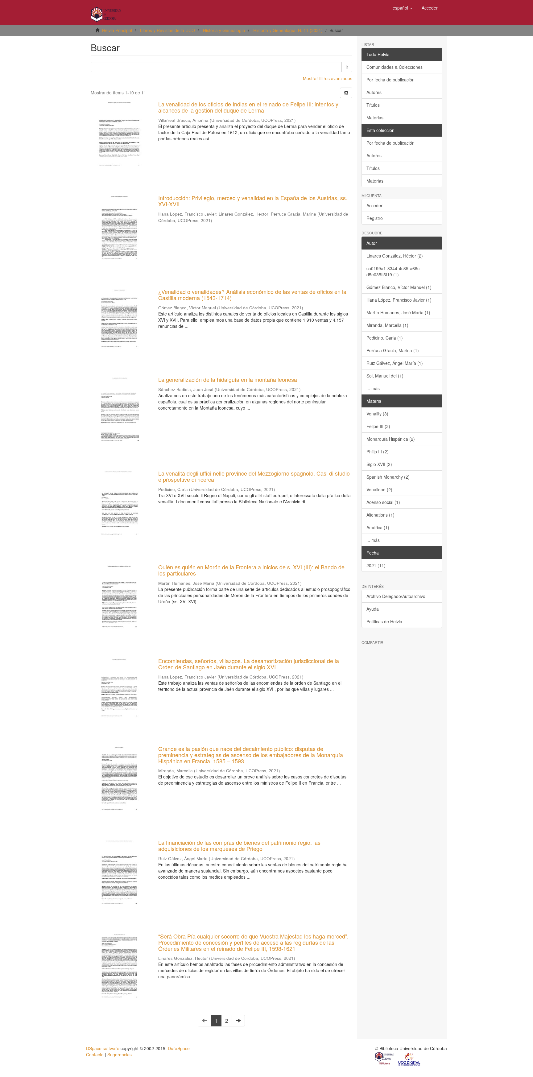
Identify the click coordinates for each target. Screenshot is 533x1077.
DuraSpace (179, 1048)
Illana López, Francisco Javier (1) (399, 300)
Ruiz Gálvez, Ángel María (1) (394, 363)
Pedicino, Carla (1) (384, 338)
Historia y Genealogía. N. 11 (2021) (288, 30)
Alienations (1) (380, 515)
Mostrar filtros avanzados (327, 78)
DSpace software (102, 1048)
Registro (374, 218)
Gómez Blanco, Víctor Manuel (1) (399, 287)
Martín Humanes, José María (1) (398, 312)
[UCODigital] (409, 1059)
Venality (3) (377, 414)
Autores (374, 92)
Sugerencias (119, 1054)
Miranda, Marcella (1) (387, 325)
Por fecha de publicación (390, 79)
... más (373, 388)
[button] (402, 7)
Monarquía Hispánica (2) (390, 439)
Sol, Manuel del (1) (384, 376)
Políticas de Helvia (384, 621)
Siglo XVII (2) (379, 464)
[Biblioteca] (385, 1059)
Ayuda (372, 609)
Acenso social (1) (383, 502)
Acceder (374, 205)
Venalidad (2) (379, 489)
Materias (374, 117)
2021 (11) (376, 565)
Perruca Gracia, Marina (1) (392, 350)
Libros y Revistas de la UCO (167, 30)
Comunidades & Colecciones (394, 67)
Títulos (373, 105)
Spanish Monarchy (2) (388, 477)
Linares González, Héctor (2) (394, 256)
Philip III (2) (377, 451)
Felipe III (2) (378, 426)
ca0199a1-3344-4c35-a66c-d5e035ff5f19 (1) (393, 271)
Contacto (95, 1054)
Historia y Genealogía (224, 30)
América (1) (377, 527)
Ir (346, 67)
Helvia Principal (117, 30)
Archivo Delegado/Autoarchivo (395, 596)
